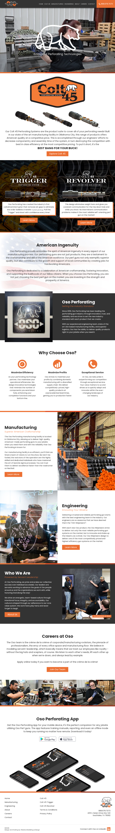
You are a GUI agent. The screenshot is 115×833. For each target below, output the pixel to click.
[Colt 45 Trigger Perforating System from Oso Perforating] (29, 178)
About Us (12, 614)
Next (112, 692)
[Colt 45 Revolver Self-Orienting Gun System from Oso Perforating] (86, 178)
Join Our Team (57, 669)
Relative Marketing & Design (30, 830)
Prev (3, 692)
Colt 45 (47, 4)
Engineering (69, 4)
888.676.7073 (107, 4)
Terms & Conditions (48, 810)
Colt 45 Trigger (46, 802)
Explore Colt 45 (57, 153)
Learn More (29, 220)
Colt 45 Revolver (47, 806)
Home (41, 4)
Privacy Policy (46, 813)
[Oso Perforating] (11, 3)
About (77, 4)
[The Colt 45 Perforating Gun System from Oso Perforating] (57, 92)
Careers (84, 4)
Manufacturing (57, 4)
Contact (91, 4)
